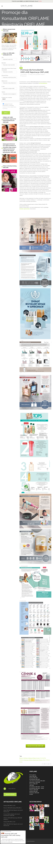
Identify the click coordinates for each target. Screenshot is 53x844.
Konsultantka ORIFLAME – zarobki (36, 786)
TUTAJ (40, 1)
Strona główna (32, 774)
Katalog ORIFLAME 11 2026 (9, 821)
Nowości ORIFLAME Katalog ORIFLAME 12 (13, 807)
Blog (31, 74)
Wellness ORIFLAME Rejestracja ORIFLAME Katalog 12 (13, 818)
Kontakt (31, 794)
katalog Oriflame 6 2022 (33, 758)
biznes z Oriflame (24, 758)
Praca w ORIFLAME (33, 783)
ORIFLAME (31, 785)
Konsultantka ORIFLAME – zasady (36, 788)
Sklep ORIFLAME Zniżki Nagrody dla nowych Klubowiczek (13, 811)
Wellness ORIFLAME (33, 789)
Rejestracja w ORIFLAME (34, 782)
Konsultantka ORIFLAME (34, 779)
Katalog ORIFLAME (33, 791)
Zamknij (24, 831)
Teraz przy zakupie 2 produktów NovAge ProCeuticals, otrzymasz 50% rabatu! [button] (35, 194)
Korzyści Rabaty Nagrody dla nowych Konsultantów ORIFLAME (12, 815)
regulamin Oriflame (7, 107)
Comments (24, 76)
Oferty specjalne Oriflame (38, 74)
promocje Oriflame (28, 760)
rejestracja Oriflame (37, 760)
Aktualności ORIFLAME (34, 792)
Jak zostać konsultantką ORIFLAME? (37, 780)
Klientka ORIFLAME (33, 777)
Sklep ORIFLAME (33, 776)
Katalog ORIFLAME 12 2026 (9, 805)
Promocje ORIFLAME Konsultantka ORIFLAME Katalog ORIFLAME (10, 835)
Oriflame (25, 74)
